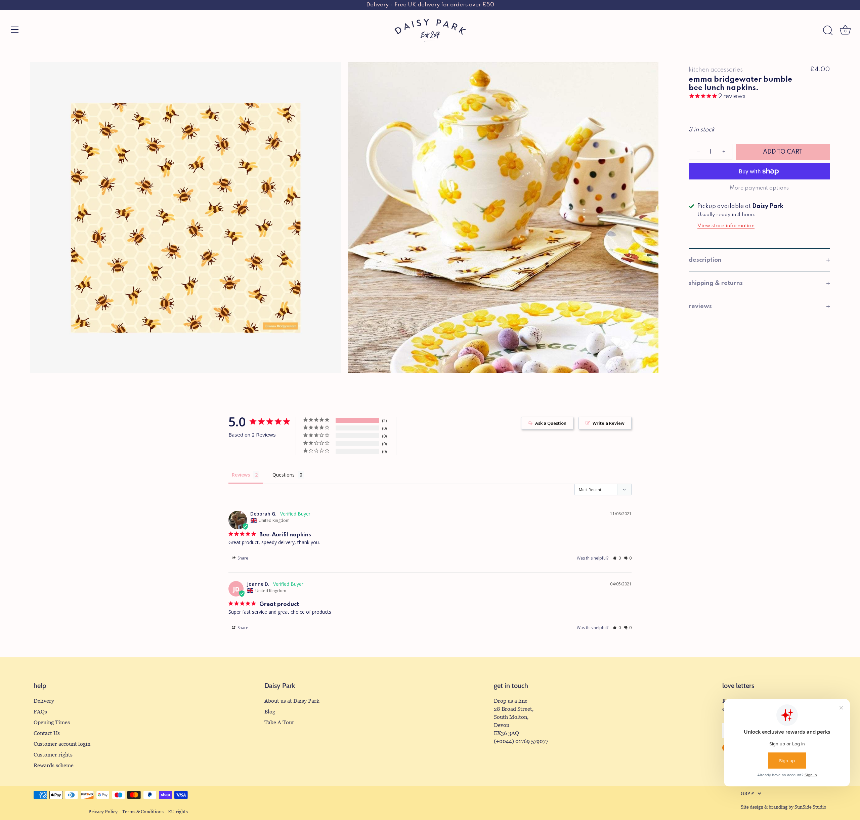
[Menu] (14, 29)
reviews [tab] (700, 306)
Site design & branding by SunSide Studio (783, 807)
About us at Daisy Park (291, 701)
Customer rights (53, 754)
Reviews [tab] (241, 475)
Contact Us (47, 733)
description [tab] (705, 260)
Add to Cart (783, 152)
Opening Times (52, 722)
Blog (269, 711)
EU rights (178, 811)
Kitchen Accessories (716, 70)
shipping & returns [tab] (716, 283)
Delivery (44, 701)
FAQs (40, 711)
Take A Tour (279, 722)
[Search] (827, 30)
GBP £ (747, 793)
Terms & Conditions (143, 811)
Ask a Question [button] (550, 423)
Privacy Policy (103, 811)
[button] (616, 558)
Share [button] (242, 558)
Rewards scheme (54, 765)
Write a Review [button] (609, 423)
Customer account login (62, 744)
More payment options (759, 188)
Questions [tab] (283, 475)
